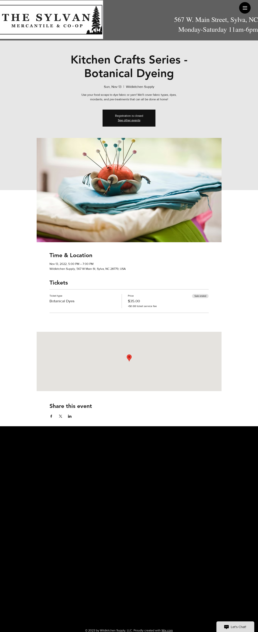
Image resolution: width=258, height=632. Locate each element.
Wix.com (167, 630)
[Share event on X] (60, 416)
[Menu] (245, 8)
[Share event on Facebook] (51, 416)
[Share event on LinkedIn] (70, 416)
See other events (129, 120)
